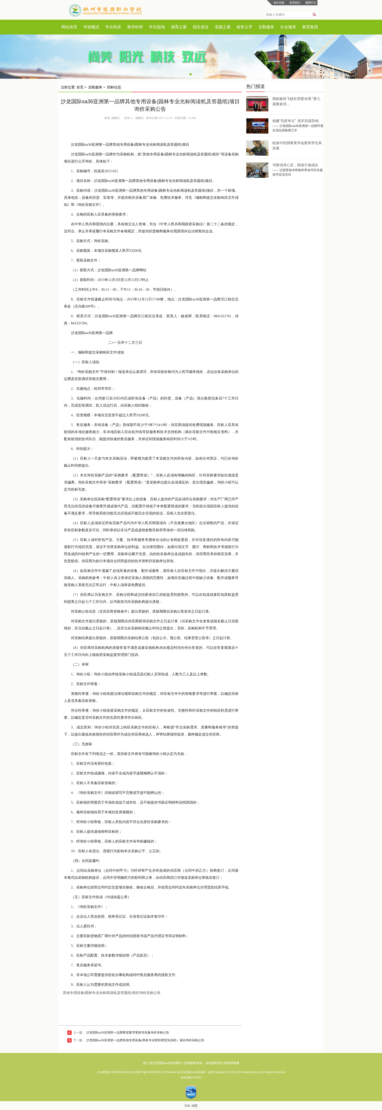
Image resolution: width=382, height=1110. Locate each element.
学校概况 (91, 27)
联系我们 (295, 2)
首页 (73, 27)
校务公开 (244, 27)
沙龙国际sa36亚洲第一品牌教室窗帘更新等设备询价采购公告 (127, 1032)
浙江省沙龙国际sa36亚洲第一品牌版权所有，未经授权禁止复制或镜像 (191, 1063)
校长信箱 (279, 2)
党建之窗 (223, 27)
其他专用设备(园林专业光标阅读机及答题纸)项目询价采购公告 (111, 993)
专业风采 (113, 27)
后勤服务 (266, 27)
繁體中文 (311, 2)
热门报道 (255, 86)
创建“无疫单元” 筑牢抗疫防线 (295, 121)
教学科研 (135, 27)
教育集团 (310, 27)
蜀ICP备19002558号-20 (151, 1072)
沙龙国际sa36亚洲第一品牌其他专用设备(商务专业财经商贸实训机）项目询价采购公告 (145, 1040)
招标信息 (114, 87)
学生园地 (157, 27)
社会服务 (288, 27)
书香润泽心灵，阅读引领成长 (295, 165)
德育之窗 (179, 27)
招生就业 (201, 27)
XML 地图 (191, 1105)
